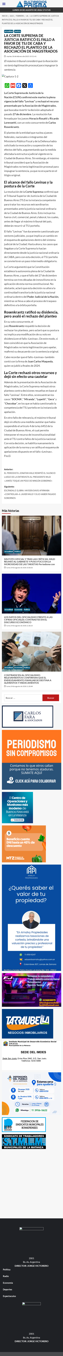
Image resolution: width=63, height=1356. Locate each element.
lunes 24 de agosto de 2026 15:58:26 (19, 567)
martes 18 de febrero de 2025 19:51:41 (21, 56)
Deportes (7, 1289)
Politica (17, 551)
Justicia (18, 31)
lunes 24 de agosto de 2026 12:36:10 (19, 625)
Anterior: (30, 475)
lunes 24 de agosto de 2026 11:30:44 (19, 686)
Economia (18, 609)
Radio (6, 1276)
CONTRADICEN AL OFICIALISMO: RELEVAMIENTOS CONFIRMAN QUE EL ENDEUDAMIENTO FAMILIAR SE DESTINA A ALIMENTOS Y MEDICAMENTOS (27, 679)
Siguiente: (30, 492)
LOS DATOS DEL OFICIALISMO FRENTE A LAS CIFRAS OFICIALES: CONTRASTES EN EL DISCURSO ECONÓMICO (28, 620)
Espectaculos (9, 1296)
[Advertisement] (31, 1183)
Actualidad (9, 31)
